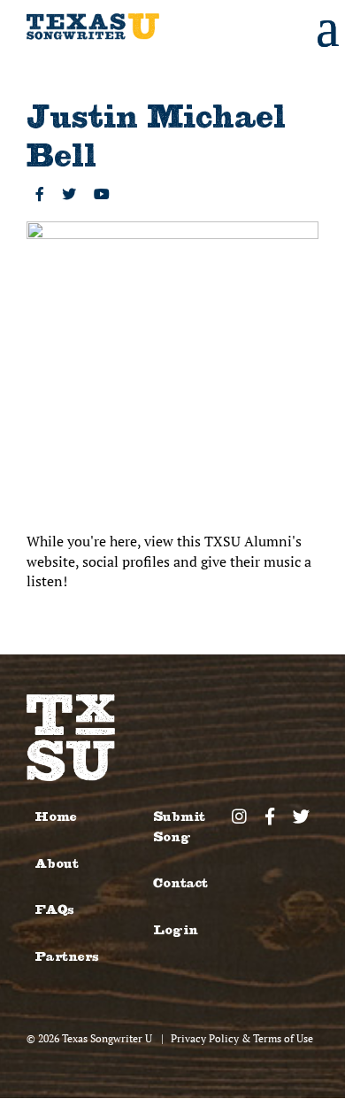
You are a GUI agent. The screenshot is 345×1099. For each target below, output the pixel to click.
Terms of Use (283, 1038)
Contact (180, 883)
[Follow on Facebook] (40, 194)
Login (175, 930)
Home (55, 816)
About (56, 863)
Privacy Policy (205, 1038)
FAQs (53, 909)
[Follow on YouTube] (102, 194)
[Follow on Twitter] (69, 194)
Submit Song (179, 826)
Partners (66, 956)
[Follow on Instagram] (239, 816)
